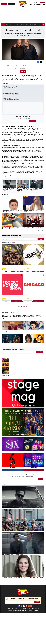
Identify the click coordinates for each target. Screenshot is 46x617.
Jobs (23, 24)
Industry (17, 24)
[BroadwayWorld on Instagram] (21, 606)
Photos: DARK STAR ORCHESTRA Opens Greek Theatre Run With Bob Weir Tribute (18, 531)
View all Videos (5, 375)
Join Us (19, 608)
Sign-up (37, 2)
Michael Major (12, 312)
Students (26, 24)
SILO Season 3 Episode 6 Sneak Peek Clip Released (12, 554)
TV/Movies (7, 24)
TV (23, 6)
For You (6, 194)
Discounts (33, 469)
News (11, 24)
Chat (21, 24)
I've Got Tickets (17, 271)
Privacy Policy (35, 610)
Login (40, 24)
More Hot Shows (12, 469)
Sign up (40, 478)
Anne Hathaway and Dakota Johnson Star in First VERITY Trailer (21, 366)
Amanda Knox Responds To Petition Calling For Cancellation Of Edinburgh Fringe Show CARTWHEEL (22, 577)
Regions (28, 608)
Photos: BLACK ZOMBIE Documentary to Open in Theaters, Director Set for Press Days (11, 90)
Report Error (37, 608)
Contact (15, 608)
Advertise (8, 608)
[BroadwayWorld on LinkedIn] (24, 606)
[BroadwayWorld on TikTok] (26, 606)
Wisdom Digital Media (20, 610)
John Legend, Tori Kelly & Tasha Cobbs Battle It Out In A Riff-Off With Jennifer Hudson (25, 358)
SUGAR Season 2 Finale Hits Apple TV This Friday (12, 508)
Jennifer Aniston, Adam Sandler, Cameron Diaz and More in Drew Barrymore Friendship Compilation (11, 94)
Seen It (6, 271)
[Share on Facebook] (38, 62)
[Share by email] (43, 62)
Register (35, 24)
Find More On (22, 306)
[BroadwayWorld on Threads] (29, 606)
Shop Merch (5, 4)
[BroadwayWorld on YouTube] (31, 606)
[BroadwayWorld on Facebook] (19, 606)
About (12, 608)
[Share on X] (41, 62)
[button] (43, 24)
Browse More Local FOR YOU (36, 230)
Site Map (32, 608)
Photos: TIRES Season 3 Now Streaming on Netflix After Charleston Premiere (10, 87)
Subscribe (39, 351)
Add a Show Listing (11, 4)
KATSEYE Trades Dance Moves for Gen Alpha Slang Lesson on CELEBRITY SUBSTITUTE (25, 362)
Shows (14, 24)
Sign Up (23, 71)
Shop (30, 24)
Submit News (23, 608)
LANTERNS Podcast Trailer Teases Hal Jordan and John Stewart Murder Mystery (24, 370)
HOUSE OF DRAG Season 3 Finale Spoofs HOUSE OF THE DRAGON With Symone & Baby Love (11, 99)
